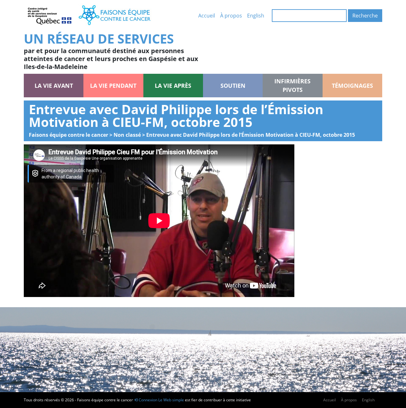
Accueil (206, 15)
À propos (231, 15)
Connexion (147, 400)
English (255, 15)
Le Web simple (171, 400)
